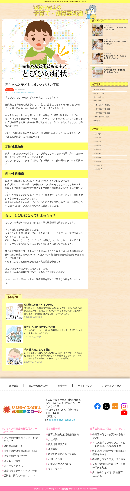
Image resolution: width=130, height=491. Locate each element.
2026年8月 (97, 134)
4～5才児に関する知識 (102, 113)
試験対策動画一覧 (13, 446)
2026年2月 (97, 157)
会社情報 (13, 385)
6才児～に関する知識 (101, 117)
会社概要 (53, 439)
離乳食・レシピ (99, 93)
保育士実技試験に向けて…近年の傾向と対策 (108, 466)
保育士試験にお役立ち (16, 455)
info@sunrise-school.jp (61, 419)
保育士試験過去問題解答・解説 (20, 450)
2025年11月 (98, 169)
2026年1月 (97, 161)
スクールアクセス (111, 385)
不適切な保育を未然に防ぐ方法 (109, 459)
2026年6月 (97, 142)
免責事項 (62, 385)
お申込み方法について (60, 463)
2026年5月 (97, 146)
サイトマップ (85, 385)
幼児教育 (97, 121)
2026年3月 (97, 153)
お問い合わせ (55, 459)
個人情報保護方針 (38, 385)
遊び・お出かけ (99, 97)
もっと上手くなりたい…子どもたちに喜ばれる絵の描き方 (108, 444)
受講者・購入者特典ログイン (19, 475)
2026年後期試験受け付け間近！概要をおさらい (109, 452)
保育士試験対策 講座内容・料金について (21, 439)
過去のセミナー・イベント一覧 (20, 470)
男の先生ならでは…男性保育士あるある (108, 474)
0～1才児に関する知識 (102, 105)
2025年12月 (98, 165)
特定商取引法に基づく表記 (62, 454)
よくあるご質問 (12, 460)
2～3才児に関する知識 (102, 109)
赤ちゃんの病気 (29, 92)
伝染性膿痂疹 (20, 92)
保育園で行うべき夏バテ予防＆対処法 (109, 436)
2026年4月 (97, 149)
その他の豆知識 (99, 89)
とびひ (14, 92)
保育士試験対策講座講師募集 (63, 434)
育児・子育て (98, 101)
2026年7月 (97, 138)
